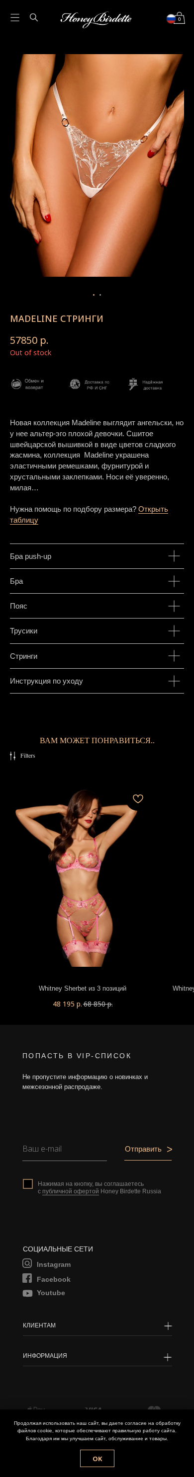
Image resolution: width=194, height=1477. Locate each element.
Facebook (54, 1279)
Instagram (54, 1264)
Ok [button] (97, 1458)
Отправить (143, 1149)
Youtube (51, 1293)
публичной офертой (70, 1191)
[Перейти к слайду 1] (94, 295)
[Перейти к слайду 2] (100, 295)
